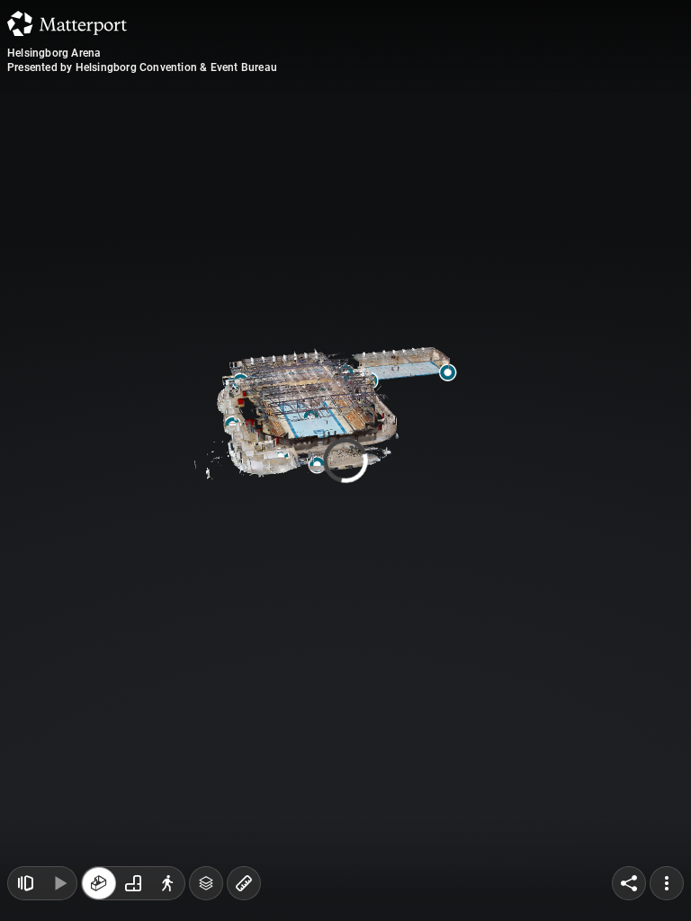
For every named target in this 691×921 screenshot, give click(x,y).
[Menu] (667, 883)
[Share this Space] (629, 883)
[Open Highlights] (25, 883)
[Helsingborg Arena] (345, 460)
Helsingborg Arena (54, 53)
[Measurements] (244, 883)
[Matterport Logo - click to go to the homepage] (67, 23)
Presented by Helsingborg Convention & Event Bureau (142, 67)
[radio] (99, 883)
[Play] (59, 883)
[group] (133, 883)
